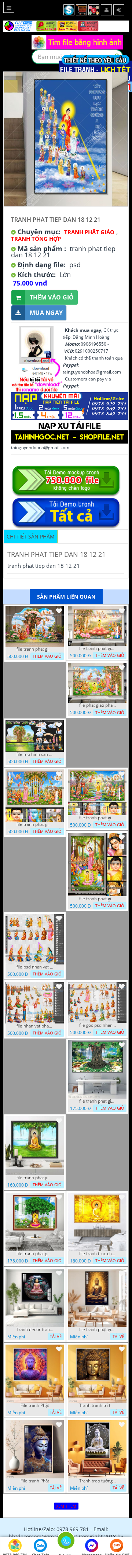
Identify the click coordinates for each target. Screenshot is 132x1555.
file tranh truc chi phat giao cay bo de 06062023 (97, 1253)
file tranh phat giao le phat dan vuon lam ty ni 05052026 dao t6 (97, 648)
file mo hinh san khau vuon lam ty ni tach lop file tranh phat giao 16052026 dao (34, 754)
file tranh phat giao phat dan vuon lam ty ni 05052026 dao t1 (97, 817)
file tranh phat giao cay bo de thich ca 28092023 (34, 1253)
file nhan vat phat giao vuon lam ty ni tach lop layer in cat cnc (34, 1026)
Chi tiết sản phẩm (31, 536)
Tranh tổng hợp (36, 238)
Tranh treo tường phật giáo (97, 1481)
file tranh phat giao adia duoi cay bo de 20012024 (34, 1177)
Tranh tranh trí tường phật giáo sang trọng (97, 1405)
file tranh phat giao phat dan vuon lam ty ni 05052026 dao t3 (34, 824)
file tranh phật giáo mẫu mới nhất (97, 1329)
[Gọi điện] (66, 1542)
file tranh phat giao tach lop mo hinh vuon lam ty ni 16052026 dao (34, 649)
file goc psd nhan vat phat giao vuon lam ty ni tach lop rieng (97, 1025)
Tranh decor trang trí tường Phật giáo (34, 1329)
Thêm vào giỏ (52, 297)
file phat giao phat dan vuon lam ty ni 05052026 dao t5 (97, 705)
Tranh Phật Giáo (89, 232)
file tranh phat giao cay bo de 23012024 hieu (97, 1101)
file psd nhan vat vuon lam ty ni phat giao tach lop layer (34, 967)
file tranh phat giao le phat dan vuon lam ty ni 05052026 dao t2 (97, 898)
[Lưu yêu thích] (59, 610)
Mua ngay (46, 313)
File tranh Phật (35, 1405)
